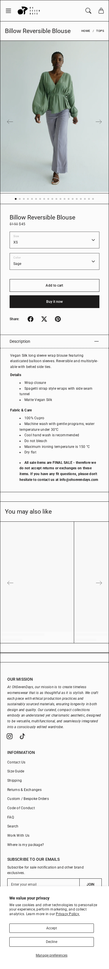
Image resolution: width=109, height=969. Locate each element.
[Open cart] (101, 10)
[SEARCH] (88, 10)
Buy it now (54, 302)
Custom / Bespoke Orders (28, 799)
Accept (51, 928)
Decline (51, 942)
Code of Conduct (21, 808)
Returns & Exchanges (24, 790)
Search (13, 826)
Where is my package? (25, 845)
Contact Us (16, 762)
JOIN (90, 884)
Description (20, 341)
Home (85, 30)
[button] (10, 11)
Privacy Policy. (68, 914)
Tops (100, 30)
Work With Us (18, 836)
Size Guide (15, 771)
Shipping (14, 781)
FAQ (10, 817)
